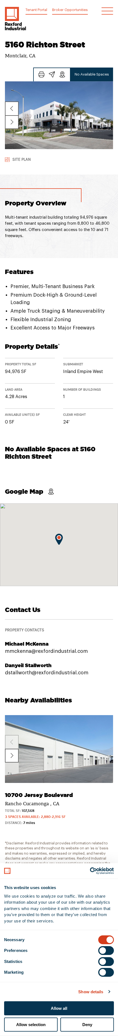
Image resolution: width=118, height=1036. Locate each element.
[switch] (106, 950)
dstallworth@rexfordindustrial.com (46, 672)
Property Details (32, 346)
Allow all (59, 1008)
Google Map (24, 491)
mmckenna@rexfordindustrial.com (46, 651)
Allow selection (31, 1024)
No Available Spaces (92, 74)
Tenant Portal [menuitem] (36, 10)
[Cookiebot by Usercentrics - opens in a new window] (90, 870)
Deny (87, 1024)
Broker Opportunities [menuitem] (70, 10)
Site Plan (21, 159)
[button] (15, 18)
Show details (90, 991)
